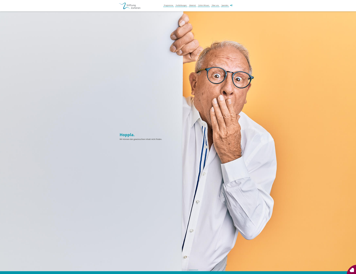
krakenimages (193, 269)
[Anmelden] (231, 5)
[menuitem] (168, 5)
